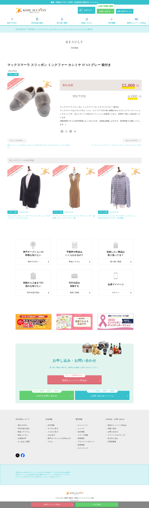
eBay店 (50, 435)
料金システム (87, 23)
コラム (50, 441)
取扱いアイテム (24, 432)
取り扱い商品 (62, 23)
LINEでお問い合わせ (47, 394)
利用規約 (81, 438)
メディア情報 (83, 435)
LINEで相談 (97, 504)
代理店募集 (112, 441)
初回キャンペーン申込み (136, 23)
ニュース (81, 428)
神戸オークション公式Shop (58, 438)
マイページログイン (115, 435)
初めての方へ (12, 23)
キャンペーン (83, 425)
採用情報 (81, 445)
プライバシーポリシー (86, 441)
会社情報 (81, 432)
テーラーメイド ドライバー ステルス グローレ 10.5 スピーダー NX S (116, 145)
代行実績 (111, 23)
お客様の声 (22, 438)
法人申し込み (113, 438)
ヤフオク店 (52, 428)
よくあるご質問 (24, 441)
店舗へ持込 (112, 428)
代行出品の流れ (37, 23)
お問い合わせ (113, 432)
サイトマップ (83, 448)
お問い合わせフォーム (102, 394)
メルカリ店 (52, 432)
